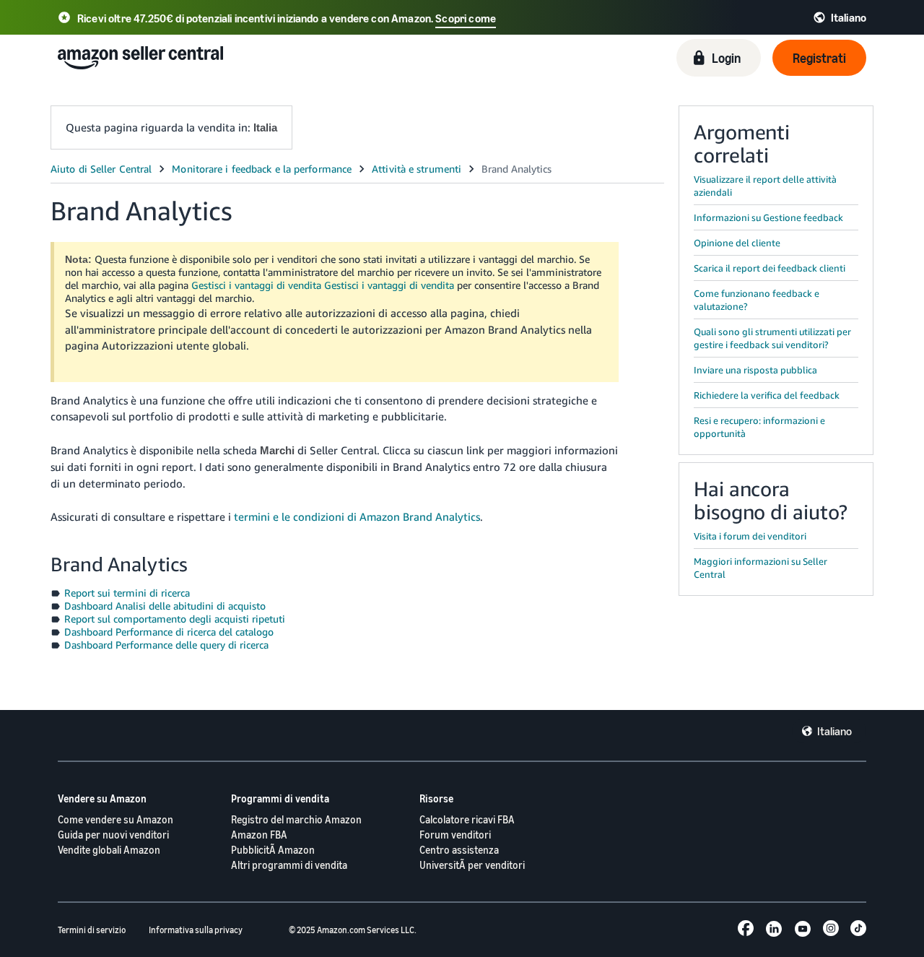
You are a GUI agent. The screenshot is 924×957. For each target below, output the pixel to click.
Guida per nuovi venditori (113, 834)
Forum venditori (455, 834)
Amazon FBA (259, 834)
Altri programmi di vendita (289, 865)
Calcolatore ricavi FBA (467, 819)
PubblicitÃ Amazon (273, 850)
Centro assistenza (459, 850)
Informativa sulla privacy (196, 929)
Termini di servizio (92, 929)
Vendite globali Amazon (109, 850)
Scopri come (465, 18)
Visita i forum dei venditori (750, 536)
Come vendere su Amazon (115, 819)
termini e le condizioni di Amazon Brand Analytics (357, 516)
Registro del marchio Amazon (296, 819)
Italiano (834, 731)
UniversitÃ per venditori (472, 865)
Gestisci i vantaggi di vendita (256, 285)
